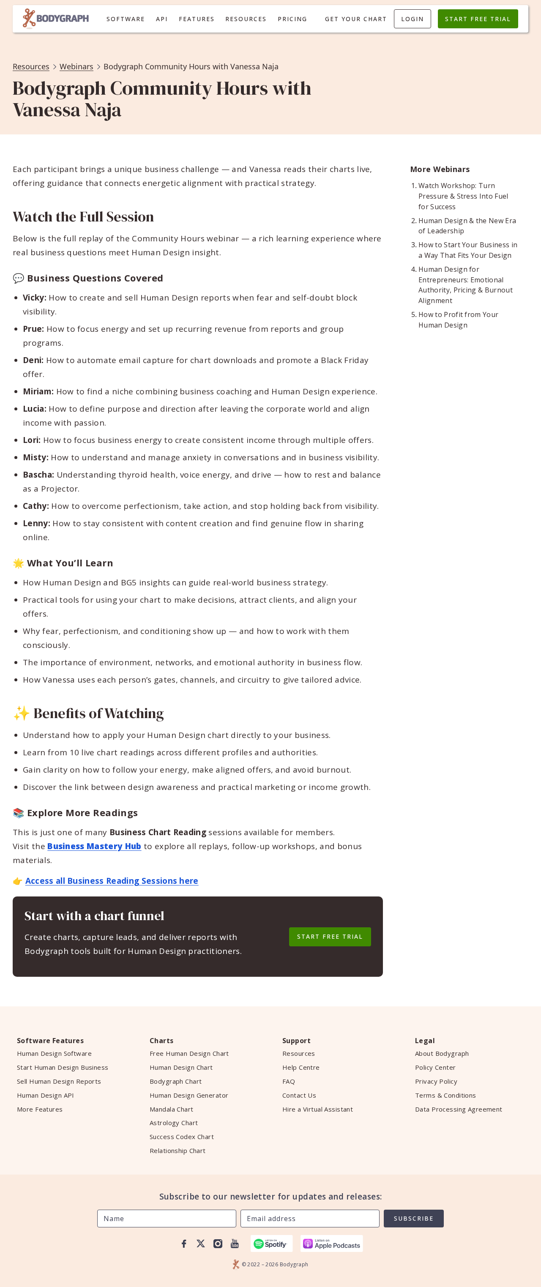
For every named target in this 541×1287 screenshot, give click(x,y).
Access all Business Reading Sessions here (112, 880)
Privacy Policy (436, 1081)
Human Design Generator (189, 1095)
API (162, 19)
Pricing (292, 19)
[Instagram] (218, 1243)
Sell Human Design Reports (59, 1081)
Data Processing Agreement (459, 1109)
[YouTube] (234, 1243)
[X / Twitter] (201, 1243)
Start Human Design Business (63, 1067)
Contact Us (299, 1095)
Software (126, 19)
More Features (40, 1109)
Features (197, 19)
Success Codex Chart (182, 1136)
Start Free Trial (478, 19)
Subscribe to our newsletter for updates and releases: (270, 1196)
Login (412, 19)
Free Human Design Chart (189, 1053)
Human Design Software (54, 1053)
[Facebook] (184, 1243)
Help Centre (301, 1067)
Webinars (76, 66)
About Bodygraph (442, 1053)
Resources (246, 19)
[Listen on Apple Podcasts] (332, 1243)
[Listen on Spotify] (272, 1243)
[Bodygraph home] (56, 18)
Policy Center (435, 1067)
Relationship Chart (178, 1150)
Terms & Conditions (445, 1095)
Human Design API (45, 1095)
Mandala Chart (172, 1109)
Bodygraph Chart (176, 1081)
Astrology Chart (174, 1122)
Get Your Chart (356, 19)
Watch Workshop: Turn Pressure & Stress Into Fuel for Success (463, 196)
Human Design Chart (181, 1067)
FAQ (288, 1081)
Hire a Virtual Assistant (317, 1109)
